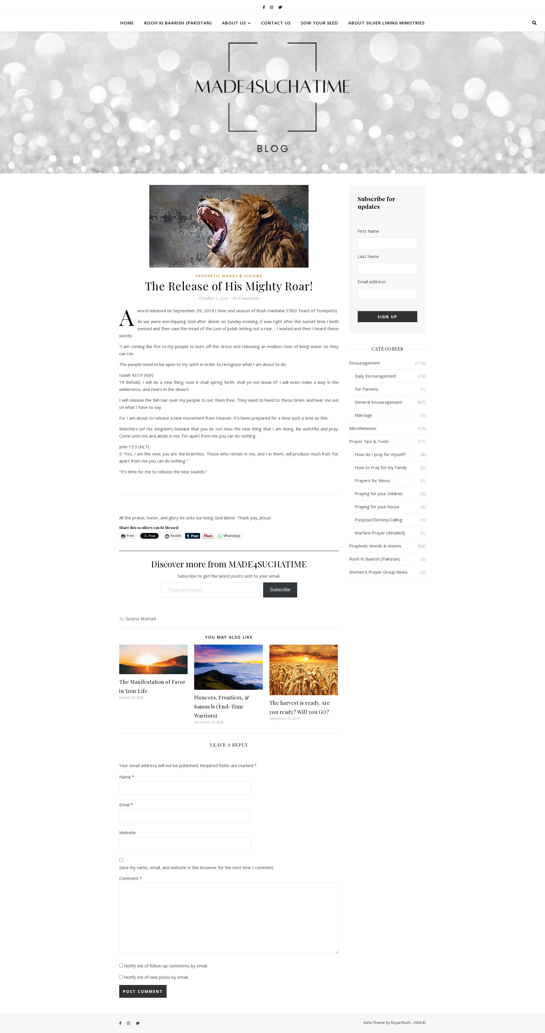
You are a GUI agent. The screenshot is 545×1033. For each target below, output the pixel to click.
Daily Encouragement (375, 376)
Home (127, 23)
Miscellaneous (362, 428)
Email (126, 804)
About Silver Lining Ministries (386, 23)
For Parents (366, 389)
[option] (272, 103)
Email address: (372, 281)
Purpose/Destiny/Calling (378, 519)
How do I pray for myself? (380, 454)
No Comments (245, 298)
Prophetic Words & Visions (229, 276)
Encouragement (364, 363)
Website (127, 832)
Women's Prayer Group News (378, 572)
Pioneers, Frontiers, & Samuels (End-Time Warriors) (221, 706)
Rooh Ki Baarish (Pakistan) (178, 23)
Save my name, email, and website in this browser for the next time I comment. (196, 867)
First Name (368, 231)
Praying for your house (377, 506)
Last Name (368, 256)
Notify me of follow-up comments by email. (166, 966)
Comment (130, 878)
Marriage (363, 415)
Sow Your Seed (319, 23)
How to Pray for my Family (381, 467)
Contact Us (276, 23)
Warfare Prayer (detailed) (380, 533)
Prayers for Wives (372, 480)
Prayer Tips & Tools (369, 441)
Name (126, 777)
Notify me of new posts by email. (156, 977)
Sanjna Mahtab (140, 618)
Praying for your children (379, 493)
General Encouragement (378, 402)
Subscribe (280, 589)
